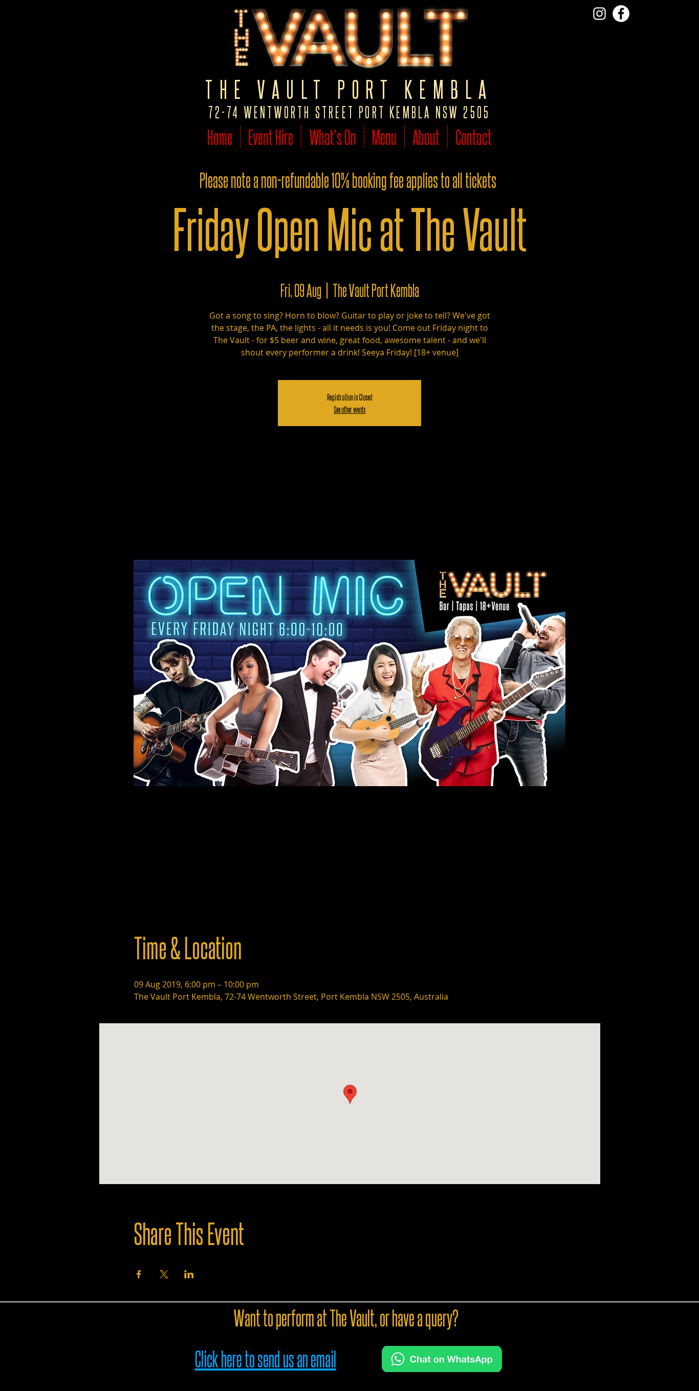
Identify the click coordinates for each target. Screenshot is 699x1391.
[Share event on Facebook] (139, 1274)
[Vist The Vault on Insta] (599, 13)
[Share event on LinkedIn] (189, 1274)
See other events (349, 409)
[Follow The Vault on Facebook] (621, 13)
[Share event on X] (164, 1274)
